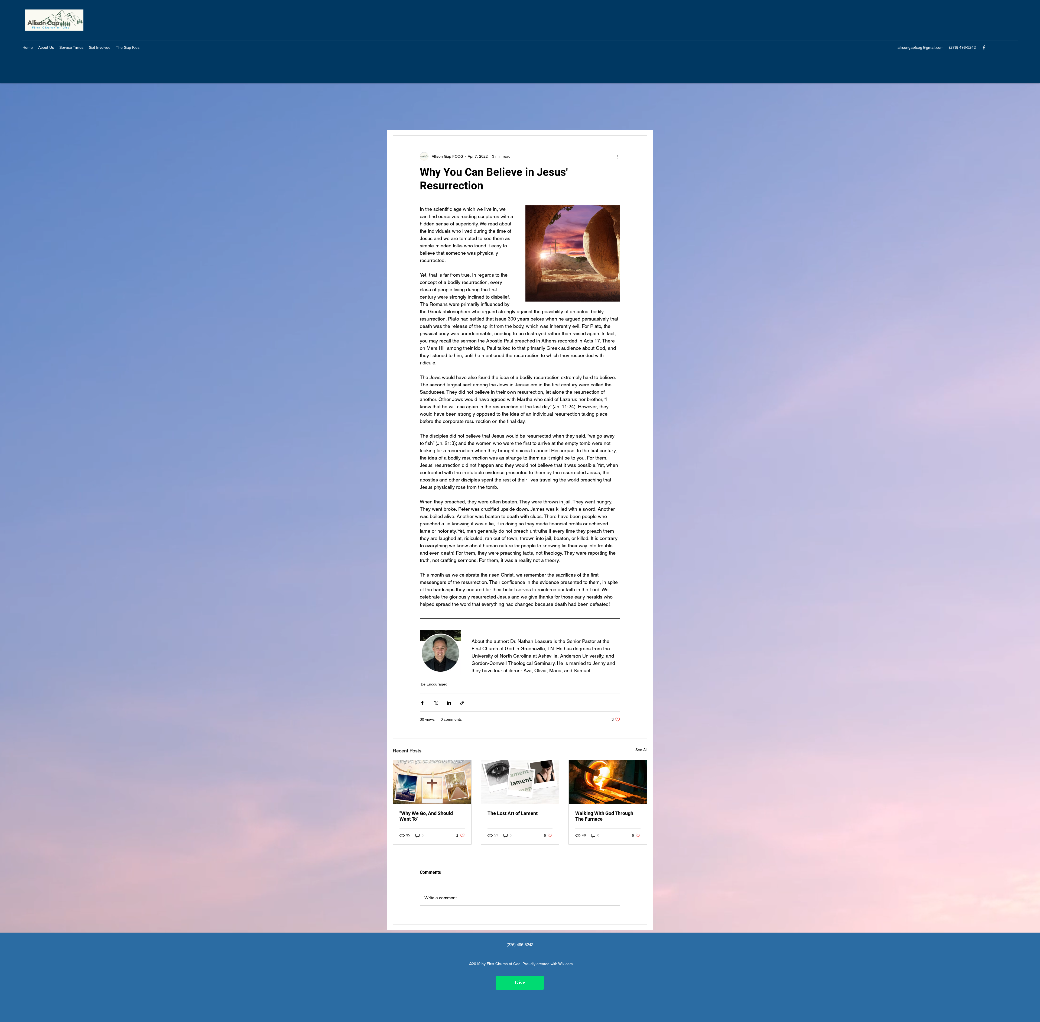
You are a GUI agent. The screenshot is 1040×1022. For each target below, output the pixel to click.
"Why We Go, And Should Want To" (426, 816)
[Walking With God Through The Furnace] (608, 782)
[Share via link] (462, 702)
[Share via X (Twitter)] (435, 702)
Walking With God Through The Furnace (604, 816)
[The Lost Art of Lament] (520, 782)
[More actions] (617, 156)
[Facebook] (984, 47)
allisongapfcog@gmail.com (921, 47)
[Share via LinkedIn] (448, 702)
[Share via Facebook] (422, 702)
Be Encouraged (434, 684)
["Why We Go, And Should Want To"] (432, 782)
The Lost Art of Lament (512, 813)
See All (641, 750)
